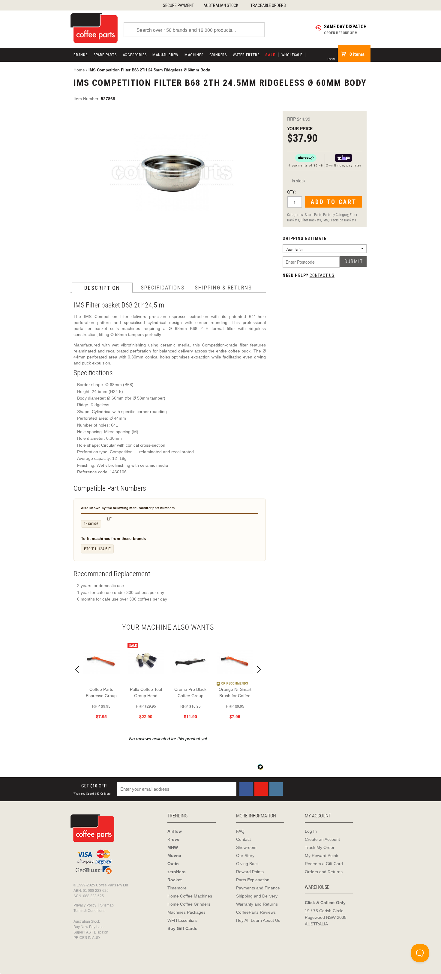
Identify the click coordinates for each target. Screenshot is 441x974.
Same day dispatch (345, 26)
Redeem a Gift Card (324, 863)
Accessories (135, 54)
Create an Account (322, 839)
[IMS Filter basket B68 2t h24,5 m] (172, 176)
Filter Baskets (311, 220)
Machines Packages (186, 912)
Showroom (246, 847)
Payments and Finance (258, 888)
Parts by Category (335, 215)
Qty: (291, 192)
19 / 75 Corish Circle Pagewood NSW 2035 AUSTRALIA (325, 917)
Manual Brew (165, 54)
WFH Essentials (182, 920)
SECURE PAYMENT (178, 5)
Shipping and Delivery (257, 896)
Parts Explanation (252, 879)
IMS (325, 220)
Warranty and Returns (257, 904)
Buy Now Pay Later (89, 927)
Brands (81, 54)
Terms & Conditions (89, 911)
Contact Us (322, 275)
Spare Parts (105, 54)
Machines (193, 54)
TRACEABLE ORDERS (268, 5)
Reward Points (250, 871)
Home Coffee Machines (189, 896)
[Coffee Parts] (94, 27)
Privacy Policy (85, 905)
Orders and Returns (324, 871)
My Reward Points (322, 855)
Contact (243, 839)
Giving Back (247, 863)
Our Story (245, 855)
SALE (270, 54)
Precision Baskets (342, 220)
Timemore (177, 888)
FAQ (240, 831)
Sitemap (107, 905)
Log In (311, 831)
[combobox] (194, 29)
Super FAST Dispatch (91, 932)
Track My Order (319, 847)
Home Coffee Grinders (188, 904)
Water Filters (246, 54)
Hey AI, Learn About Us (258, 920)
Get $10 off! (92, 789)
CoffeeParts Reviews (256, 912)
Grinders (218, 54)
